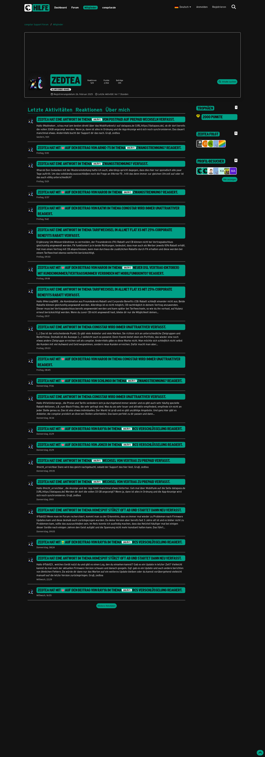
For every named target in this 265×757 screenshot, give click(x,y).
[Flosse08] (211, 143)
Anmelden (202, 6)
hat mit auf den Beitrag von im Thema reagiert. (109, 147)
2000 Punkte (213, 117)
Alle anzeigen (229, 179)
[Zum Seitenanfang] (260, 752)
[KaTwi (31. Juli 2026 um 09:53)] (222, 171)
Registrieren (219, 6)
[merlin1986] (216, 143)
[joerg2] (205, 143)
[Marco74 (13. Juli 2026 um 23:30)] (233, 171)
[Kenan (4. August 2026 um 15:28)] (205, 171)
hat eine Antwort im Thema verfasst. (106, 119)
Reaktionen (88, 109)
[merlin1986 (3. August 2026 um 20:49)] (216, 171)
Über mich (117, 109)
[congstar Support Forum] (37, 7)
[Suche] (233, 7)
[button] (183, 7)
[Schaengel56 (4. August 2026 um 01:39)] (211, 171)
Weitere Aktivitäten (106, 606)
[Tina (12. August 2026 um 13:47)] (200, 171)
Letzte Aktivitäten (50, 109)
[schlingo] (200, 143)
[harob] (222, 143)
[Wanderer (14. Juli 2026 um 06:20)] (227, 171)
